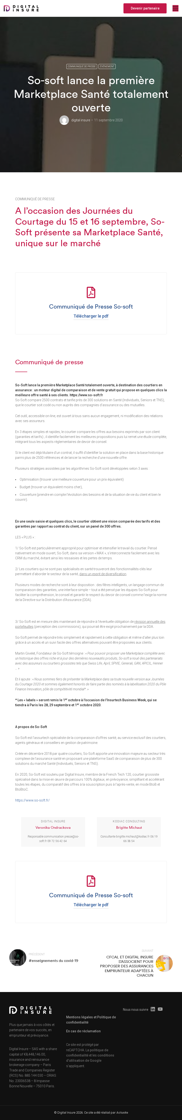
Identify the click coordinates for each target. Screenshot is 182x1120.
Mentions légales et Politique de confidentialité (91, 1019)
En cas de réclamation (83, 1031)
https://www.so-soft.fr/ (32, 800)
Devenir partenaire (145, 8)
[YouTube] (160, 1009)
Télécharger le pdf (91, 316)
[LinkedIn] (153, 1009)
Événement (107, 66)
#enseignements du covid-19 (53, 960)
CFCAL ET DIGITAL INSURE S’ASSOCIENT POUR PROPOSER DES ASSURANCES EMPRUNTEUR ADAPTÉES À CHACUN (126, 966)
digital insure (80, 120)
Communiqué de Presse (82, 66)
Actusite (122, 1112)
